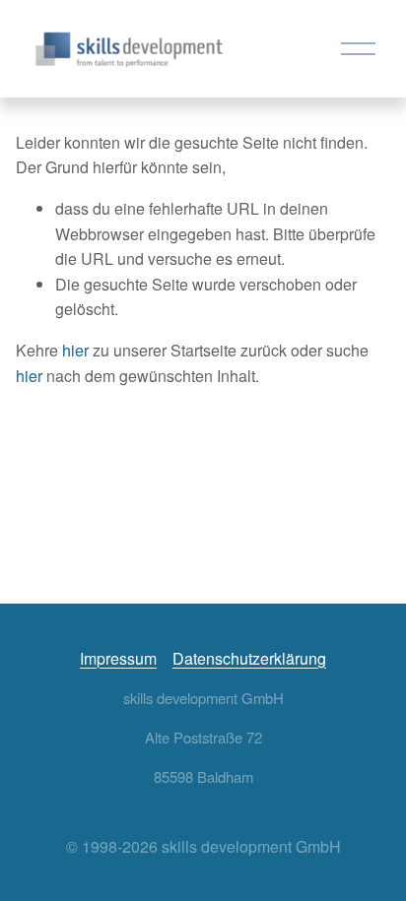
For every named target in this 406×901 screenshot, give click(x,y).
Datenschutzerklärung (249, 658)
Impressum (118, 658)
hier (75, 350)
